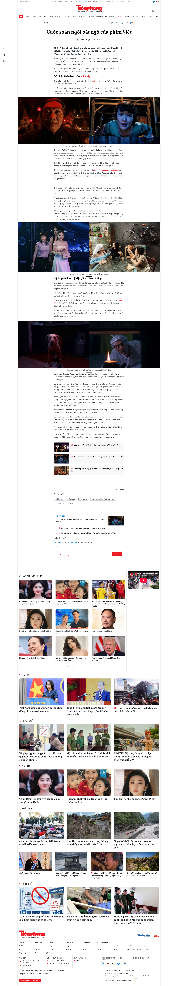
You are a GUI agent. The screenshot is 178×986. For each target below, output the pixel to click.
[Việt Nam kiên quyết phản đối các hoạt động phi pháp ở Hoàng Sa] (41, 691)
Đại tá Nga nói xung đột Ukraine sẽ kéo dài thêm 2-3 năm (141, 874)
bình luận (127, 23)
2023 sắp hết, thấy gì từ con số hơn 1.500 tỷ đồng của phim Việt (97, 469)
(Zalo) (62, 961)
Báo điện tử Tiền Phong (89, 8)
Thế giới (66, 17)
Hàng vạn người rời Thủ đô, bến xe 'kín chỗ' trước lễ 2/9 (135, 709)
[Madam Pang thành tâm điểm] (35, 646)
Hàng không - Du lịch (134, 949)
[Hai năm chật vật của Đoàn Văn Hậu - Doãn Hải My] (72, 589)
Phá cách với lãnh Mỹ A (102, 631)
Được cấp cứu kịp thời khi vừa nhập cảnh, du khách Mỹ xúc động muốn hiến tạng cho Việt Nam (134, 920)
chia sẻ (112, 23)
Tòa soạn (120, 1)
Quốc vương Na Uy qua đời (30, 873)
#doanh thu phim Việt (64, 503)
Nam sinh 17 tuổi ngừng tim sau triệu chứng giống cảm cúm (88, 918)
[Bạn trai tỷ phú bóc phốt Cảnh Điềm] (35, 619)
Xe (106, 17)
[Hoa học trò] (156, 936)
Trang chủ (21, 16)
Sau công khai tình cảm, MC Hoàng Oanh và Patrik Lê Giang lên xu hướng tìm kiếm (108, 603)
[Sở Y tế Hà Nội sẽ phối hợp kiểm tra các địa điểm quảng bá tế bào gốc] (41, 900)
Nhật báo (38, 942)
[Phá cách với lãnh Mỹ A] (108, 619)
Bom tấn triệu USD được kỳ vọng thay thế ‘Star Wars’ (95, 445)
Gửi (117, 554)
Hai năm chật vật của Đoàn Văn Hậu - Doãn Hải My (72, 602)
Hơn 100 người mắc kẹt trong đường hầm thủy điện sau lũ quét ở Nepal (87, 842)
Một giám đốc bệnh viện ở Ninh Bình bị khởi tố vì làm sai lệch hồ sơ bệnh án (89, 755)
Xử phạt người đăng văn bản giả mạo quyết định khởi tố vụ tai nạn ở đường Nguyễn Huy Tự (40, 756)
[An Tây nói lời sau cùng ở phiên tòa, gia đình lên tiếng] (72, 646)
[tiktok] (114, 963)
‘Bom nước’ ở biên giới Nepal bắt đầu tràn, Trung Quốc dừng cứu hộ (70, 874)
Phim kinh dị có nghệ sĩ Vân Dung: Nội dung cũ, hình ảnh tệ (98, 457)
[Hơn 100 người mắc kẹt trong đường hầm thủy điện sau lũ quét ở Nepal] (89, 825)
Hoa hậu (143, 17)
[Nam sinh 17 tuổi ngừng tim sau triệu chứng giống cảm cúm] (89, 900)
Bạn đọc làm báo (31, 980)
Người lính (99, 17)
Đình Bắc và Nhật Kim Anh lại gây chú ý (72, 632)
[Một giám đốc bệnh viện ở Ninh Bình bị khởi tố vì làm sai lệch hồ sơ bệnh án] (89, 737)
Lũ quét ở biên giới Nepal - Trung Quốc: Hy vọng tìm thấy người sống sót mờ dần (106, 875)
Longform (85, 942)
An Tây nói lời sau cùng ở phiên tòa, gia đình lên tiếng (71, 659)
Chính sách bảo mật (141, 958)
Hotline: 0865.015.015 (59, 1)
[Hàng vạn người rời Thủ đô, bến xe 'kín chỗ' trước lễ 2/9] (136, 691)
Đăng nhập (58, 542)
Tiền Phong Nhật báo (78, 1)
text (117, 23)
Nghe (4, 49)
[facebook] (154, 1)
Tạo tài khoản (72, 542)
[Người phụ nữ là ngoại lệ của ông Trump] (108, 646)
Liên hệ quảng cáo (54, 958)
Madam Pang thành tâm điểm (32, 658)
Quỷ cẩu (95, 81)
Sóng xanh (42, 17)
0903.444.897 (81, 961)
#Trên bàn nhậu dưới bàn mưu (102, 499)
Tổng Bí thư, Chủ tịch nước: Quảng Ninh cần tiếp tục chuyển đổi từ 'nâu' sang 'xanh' (87, 711)
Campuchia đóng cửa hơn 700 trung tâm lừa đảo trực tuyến (40, 842)
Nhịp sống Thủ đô (25, 953)
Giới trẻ (73, 17)
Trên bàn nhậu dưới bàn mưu (106, 170)
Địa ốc (50, 17)
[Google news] (125, 963)
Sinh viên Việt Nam (95, 1)
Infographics (102, 942)
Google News (131, 23)
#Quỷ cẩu (71, 499)
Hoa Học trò (109, 1)
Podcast (69, 942)
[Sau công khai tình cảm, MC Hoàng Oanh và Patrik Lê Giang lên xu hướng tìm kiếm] (108, 589)
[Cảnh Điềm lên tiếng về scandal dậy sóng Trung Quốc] (35, 589)
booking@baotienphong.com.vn (59, 963)
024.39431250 (26, 965)
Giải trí (119, 17)
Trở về (4, 72)
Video (150, 17)
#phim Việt (59, 499)
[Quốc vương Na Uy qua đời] (35, 861)
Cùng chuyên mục (30, 576)
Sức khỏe (58, 17)
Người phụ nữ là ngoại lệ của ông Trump (106, 659)
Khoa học (135, 17)
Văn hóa (112, 17)
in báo (122, 23)
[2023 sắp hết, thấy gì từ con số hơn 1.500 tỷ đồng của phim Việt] (61, 470)
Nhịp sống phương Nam (42, 953)
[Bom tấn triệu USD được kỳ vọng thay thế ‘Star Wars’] (61, 447)
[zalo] (119, 963)
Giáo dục (126, 17)
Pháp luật (82, 17)
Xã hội (27, 17)
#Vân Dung (82, 499)
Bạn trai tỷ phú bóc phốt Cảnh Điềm (35, 631)
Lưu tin (4, 61)
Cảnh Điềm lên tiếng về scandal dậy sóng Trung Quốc (34, 602)
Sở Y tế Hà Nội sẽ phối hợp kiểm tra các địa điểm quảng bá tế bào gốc (41, 918)
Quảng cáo (130, 1)
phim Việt (85, 76)
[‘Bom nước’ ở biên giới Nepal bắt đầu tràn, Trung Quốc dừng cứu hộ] (71, 861)
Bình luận (4, 66)
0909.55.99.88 (54, 961)
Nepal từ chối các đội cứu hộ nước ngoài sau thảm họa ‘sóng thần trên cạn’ (134, 844)
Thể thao (91, 17)
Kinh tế (34, 17)
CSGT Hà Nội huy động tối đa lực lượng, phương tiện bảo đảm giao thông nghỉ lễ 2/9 (132, 756)
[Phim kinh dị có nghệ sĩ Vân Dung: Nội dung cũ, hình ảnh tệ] (61, 459)
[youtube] (157, 1)
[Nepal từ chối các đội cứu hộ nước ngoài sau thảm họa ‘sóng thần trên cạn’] (136, 825)
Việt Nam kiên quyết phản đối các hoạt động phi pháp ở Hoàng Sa (41, 709)
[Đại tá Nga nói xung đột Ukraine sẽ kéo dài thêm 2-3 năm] (142, 861)
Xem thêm (157, 16)
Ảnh (51, 942)
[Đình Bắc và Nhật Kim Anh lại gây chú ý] (72, 619)
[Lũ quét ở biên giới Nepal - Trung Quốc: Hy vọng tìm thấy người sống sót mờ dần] (107, 861)
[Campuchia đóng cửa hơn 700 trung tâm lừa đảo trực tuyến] (41, 825)
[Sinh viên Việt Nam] (143, 936)
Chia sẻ (4, 55)
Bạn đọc (115, 949)
